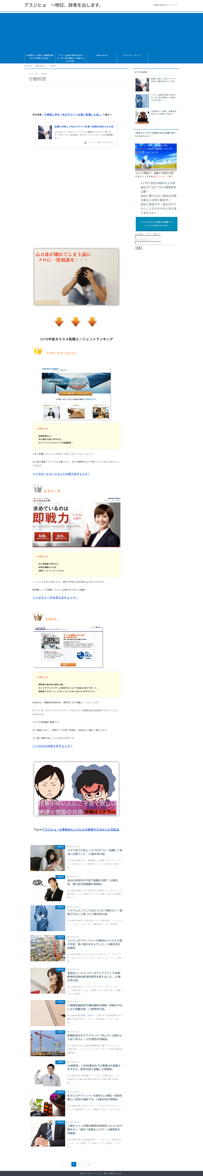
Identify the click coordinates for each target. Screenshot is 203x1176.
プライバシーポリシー (132, 55)
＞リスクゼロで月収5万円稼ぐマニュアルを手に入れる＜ (157, 224)
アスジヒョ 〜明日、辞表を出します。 (63, 5)
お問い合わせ (101, 55)
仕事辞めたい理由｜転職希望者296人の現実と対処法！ (39, 57)
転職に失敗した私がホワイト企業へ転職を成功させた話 (84, 126)
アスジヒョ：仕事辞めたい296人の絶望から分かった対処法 (80, 830)
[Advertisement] (101, 32)
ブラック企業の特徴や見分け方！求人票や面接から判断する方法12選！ (70, 58)
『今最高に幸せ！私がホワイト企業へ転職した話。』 (72, 114)
